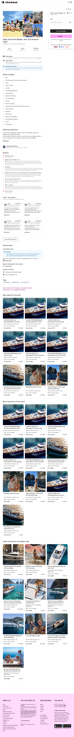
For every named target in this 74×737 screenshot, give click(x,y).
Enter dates (8, 260)
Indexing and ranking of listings (10, 725)
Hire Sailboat (43, 715)
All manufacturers (44, 723)
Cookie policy (6, 716)
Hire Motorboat (43, 717)
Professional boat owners (9, 713)
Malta (41, 704)
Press (4, 709)
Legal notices (6, 720)
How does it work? (7, 708)
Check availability (61, 31)
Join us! (5, 723)
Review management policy (9, 728)
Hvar (41, 711)
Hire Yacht (42, 722)
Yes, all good (6, 289)
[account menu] (71, 2)
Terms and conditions (8, 718)
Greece (42, 708)
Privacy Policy (6, 715)
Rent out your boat (7, 711)
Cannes (42, 709)
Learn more (8, 266)
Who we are (6, 706)
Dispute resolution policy (8, 727)
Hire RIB (42, 720)
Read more (6, 141)
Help (4, 704)
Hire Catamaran (44, 718)
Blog (4, 730)
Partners (5, 721)
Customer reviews (25, 720)
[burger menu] (68, 2)
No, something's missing (18, 289)
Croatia (42, 706)
